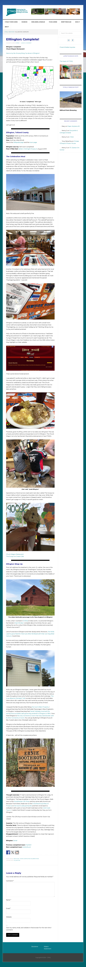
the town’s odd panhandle (23, 806)
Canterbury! (27, 847)
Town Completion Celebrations (29, 858)
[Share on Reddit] (17, 852)
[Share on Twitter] (13, 852)
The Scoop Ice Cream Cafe (15, 556)
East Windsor (19, 623)
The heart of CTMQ (66, 61)
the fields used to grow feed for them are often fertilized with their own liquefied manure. (30, 634)
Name (8, 900)
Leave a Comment (26, 43)
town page (33, 142)
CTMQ (17, 12)
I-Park (72, 137)
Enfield (25, 621)
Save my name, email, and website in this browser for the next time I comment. (28, 929)
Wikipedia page (18, 142)
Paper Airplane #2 (74, 126)
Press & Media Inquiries (67, 47)
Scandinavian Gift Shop (21, 801)
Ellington (17, 860)
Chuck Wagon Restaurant (15, 554)
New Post (11, 31)
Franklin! (28, 845)
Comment (10, 881)
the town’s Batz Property (40, 707)
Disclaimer (34, 946)
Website (9, 917)
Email (8, 908)
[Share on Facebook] (8, 852)
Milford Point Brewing (68, 110)
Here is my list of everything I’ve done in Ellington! (22, 53)
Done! (15, 840)
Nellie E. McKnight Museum (27, 149)
